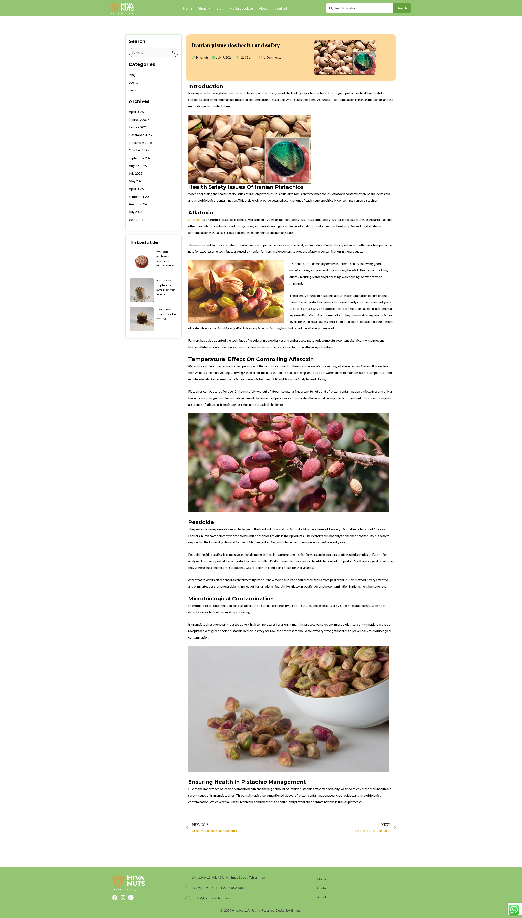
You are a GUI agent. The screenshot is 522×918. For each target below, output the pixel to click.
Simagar (296, 910)
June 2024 (136, 219)
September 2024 (140, 196)
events (133, 82)
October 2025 (139, 150)
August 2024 (138, 204)
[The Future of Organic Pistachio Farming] (142, 319)
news (132, 90)
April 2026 (136, 112)
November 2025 (140, 142)
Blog (219, 8)
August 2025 (138, 166)
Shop (202, 8)
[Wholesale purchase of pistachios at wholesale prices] (142, 261)
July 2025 (135, 173)
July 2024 (135, 212)
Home (187, 8)
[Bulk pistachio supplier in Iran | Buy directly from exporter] (142, 290)
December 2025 (140, 135)
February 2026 (139, 119)
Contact (281, 8)
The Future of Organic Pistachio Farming (166, 314)
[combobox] (359, 8)
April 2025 (136, 189)
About (264, 8)
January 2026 (138, 127)
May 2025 (136, 181)
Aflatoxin (194, 219)
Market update (241, 8)
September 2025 (140, 158)
